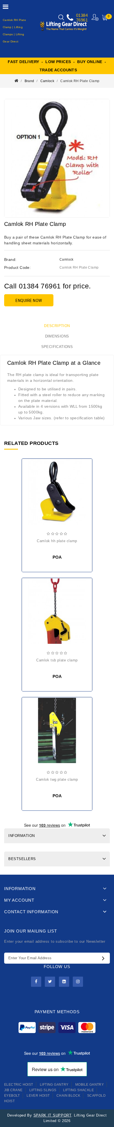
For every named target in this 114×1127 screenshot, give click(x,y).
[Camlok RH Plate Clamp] (57, 158)
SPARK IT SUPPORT (52, 1115)
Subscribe (104, 958)
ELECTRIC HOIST (18, 1085)
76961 (82, 20)
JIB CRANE (13, 1090)
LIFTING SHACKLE (78, 1090)
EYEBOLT (12, 1096)
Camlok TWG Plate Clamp (57, 779)
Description (57, 326)
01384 (82, 15)
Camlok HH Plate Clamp (57, 541)
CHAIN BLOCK (68, 1096)
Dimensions (57, 336)
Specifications (57, 347)
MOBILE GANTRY (89, 1085)
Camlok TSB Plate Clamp (57, 660)
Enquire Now (28, 300)
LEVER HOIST (38, 1096)
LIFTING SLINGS (42, 1090)
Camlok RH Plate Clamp (79, 81)
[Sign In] (95, 17)
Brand (29, 81)
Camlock (47, 81)
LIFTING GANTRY (54, 1085)
